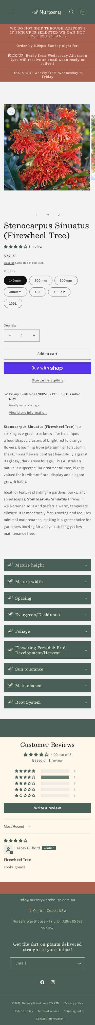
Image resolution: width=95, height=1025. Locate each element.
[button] (10, 12)
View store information (28, 412)
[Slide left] (36, 214)
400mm (15, 292)
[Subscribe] (79, 963)
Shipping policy (74, 1011)
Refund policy (24, 1011)
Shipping (9, 262)
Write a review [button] (47, 808)
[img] (16, 840)
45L (38, 292)
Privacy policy (73, 1003)
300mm (66, 280)
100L (13, 303)
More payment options (47, 380)
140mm (15, 280)
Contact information (50, 1018)
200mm (40, 280)
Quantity (10, 325)
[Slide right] (58, 214)
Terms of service (48, 1011)
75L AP (59, 292)
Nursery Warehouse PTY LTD (40, 1003)
